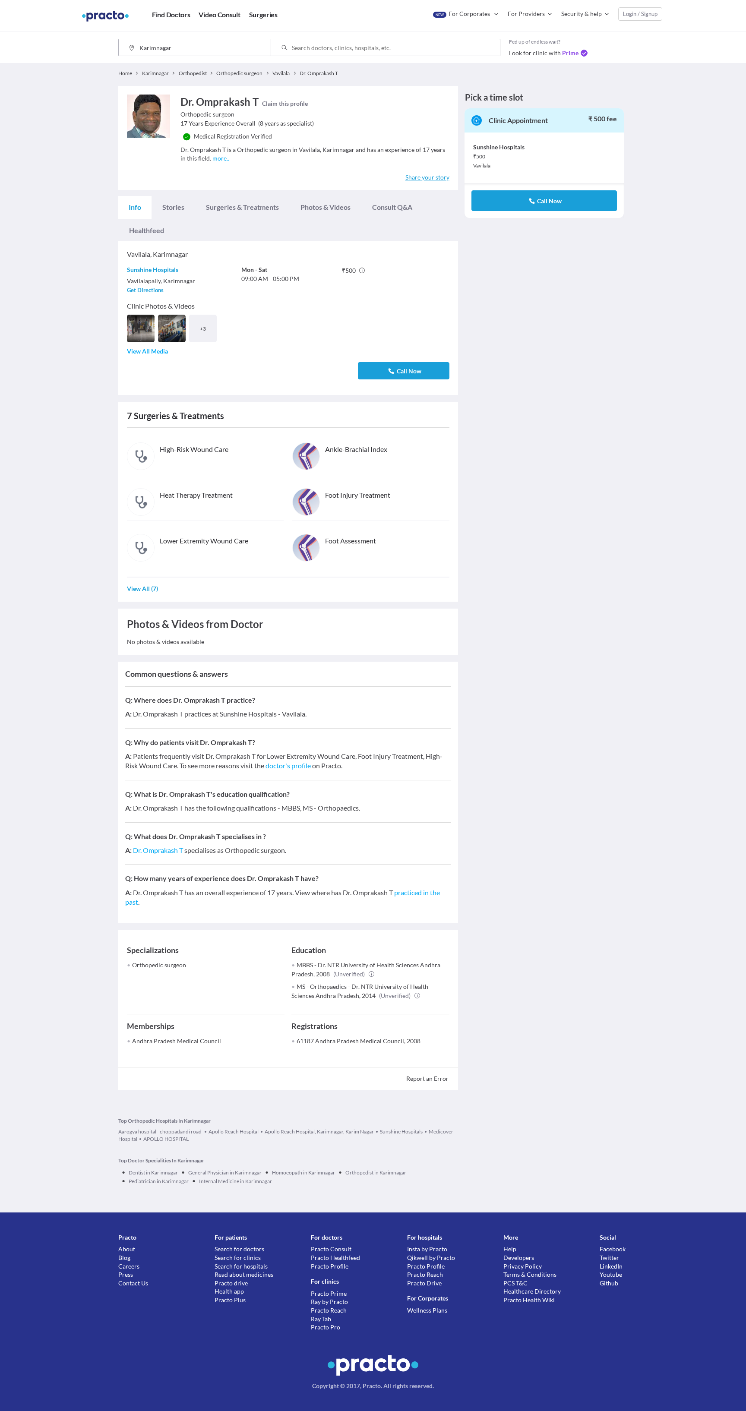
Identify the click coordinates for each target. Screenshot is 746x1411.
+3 (203, 328)
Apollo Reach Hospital (234, 1131)
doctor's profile (288, 765)
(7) (142, 588)
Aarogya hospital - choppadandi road (160, 1131)
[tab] (135, 207)
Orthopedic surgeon (159, 965)
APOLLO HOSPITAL (166, 1139)
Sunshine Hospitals (152, 269)
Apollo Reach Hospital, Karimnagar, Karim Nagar (319, 1131)
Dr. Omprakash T (158, 850)
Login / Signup (640, 13)
